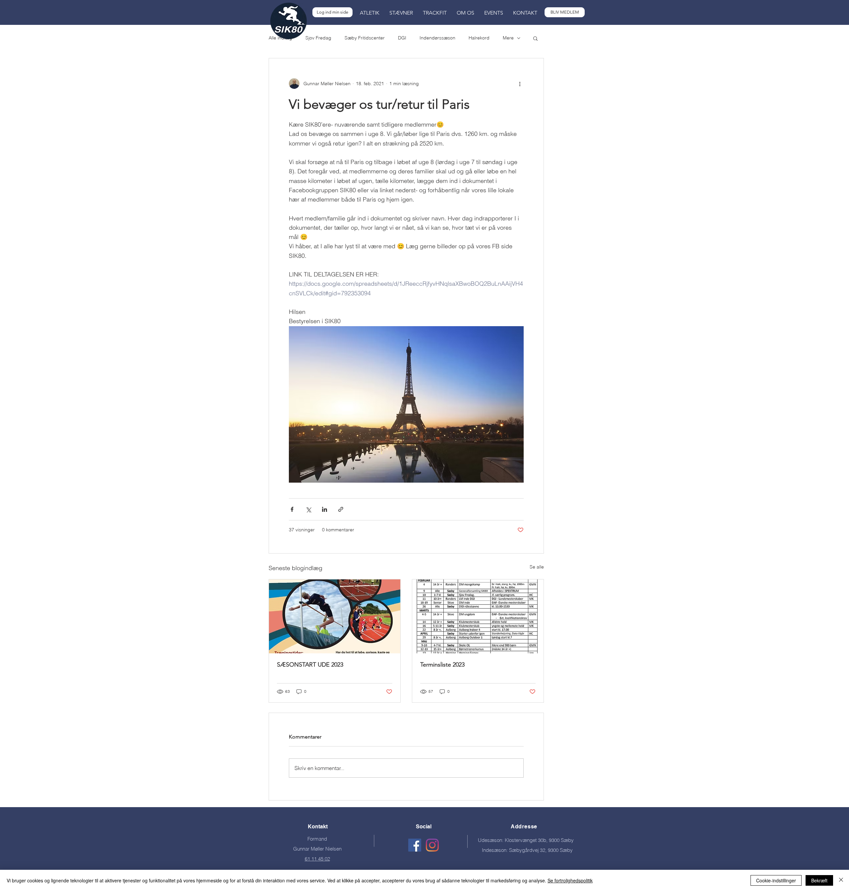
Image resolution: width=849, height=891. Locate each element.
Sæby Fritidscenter (365, 38)
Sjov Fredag (318, 38)
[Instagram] (432, 845)
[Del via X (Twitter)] (308, 509)
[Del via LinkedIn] (324, 509)
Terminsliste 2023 (442, 664)
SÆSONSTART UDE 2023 (310, 664)
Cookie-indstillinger (776, 880)
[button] (369, 13)
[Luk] (841, 880)
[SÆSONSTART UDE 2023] (334, 616)
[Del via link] (341, 509)
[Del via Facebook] (292, 509)
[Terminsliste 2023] (478, 616)
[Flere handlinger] (520, 84)
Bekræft (819, 880)
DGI (402, 38)
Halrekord (479, 38)
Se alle (537, 567)
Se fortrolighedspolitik (570, 880)
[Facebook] (414, 845)
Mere (508, 38)
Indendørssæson (437, 38)
